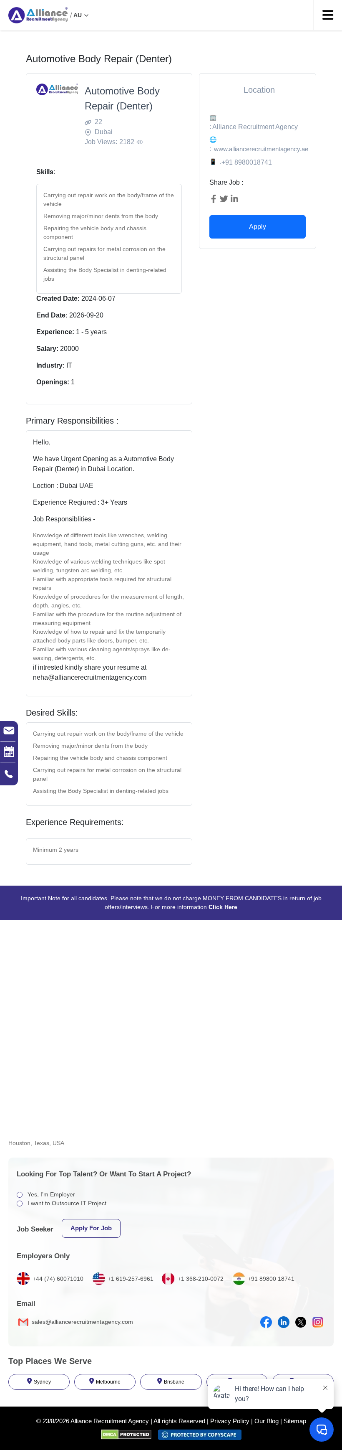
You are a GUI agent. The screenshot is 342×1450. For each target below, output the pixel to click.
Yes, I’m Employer (51, 1194)
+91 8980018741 (246, 162)
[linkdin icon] (283, 1322)
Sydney (42, 1382)
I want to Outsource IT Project (67, 1203)
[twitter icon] (301, 1322)
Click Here (223, 907)
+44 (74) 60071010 (58, 1278)
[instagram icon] (317, 1322)
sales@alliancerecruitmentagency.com (81, 1321)
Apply (257, 226)
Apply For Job (91, 1228)
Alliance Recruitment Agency (109, 1421)
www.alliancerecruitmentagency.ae (261, 148)
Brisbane (174, 1382)
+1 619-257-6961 (130, 1278)
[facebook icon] (266, 1322)
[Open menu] (328, 15)
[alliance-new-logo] (38, 15)
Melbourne (108, 1382)
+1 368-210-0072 (201, 1278)
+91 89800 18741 (271, 1278)
